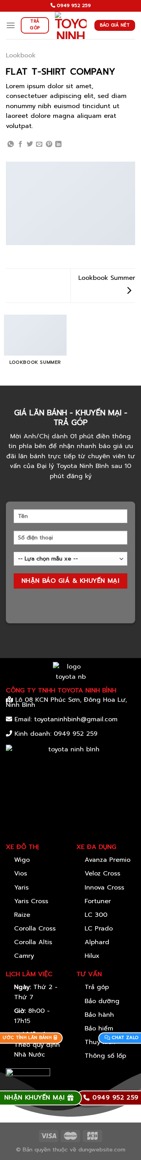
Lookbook (21, 55)
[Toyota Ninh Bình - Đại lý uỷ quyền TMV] (71, 25)
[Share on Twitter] (30, 144)
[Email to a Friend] (39, 144)
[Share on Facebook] (20, 144)
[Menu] (10, 25)
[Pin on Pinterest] (49, 144)
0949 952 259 (76, 733)
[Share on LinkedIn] (58, 144)
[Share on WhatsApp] (10, 144)
